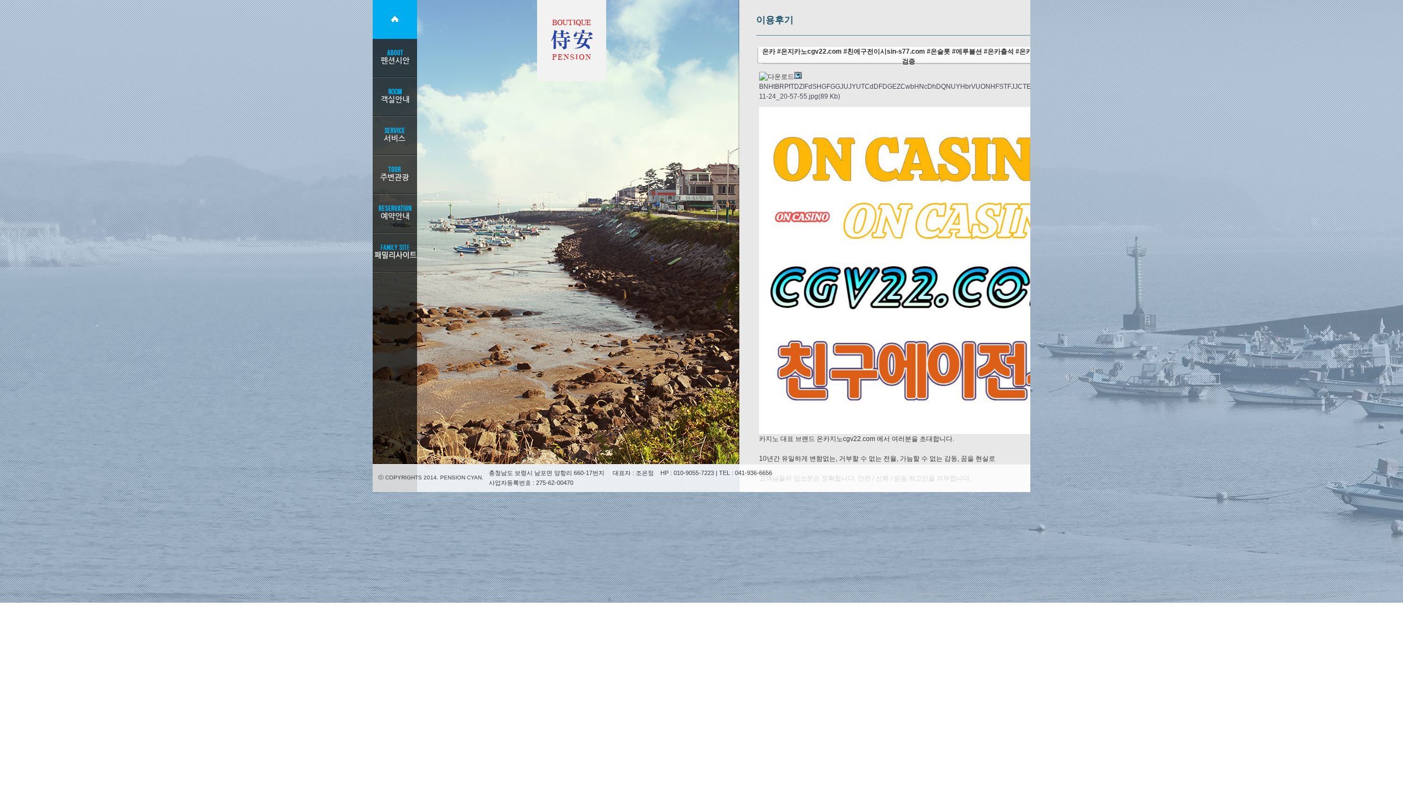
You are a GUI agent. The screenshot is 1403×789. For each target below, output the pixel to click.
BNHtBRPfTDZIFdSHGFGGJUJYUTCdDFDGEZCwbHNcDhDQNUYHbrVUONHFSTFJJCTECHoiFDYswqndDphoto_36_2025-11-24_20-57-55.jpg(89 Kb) (946, 91)
